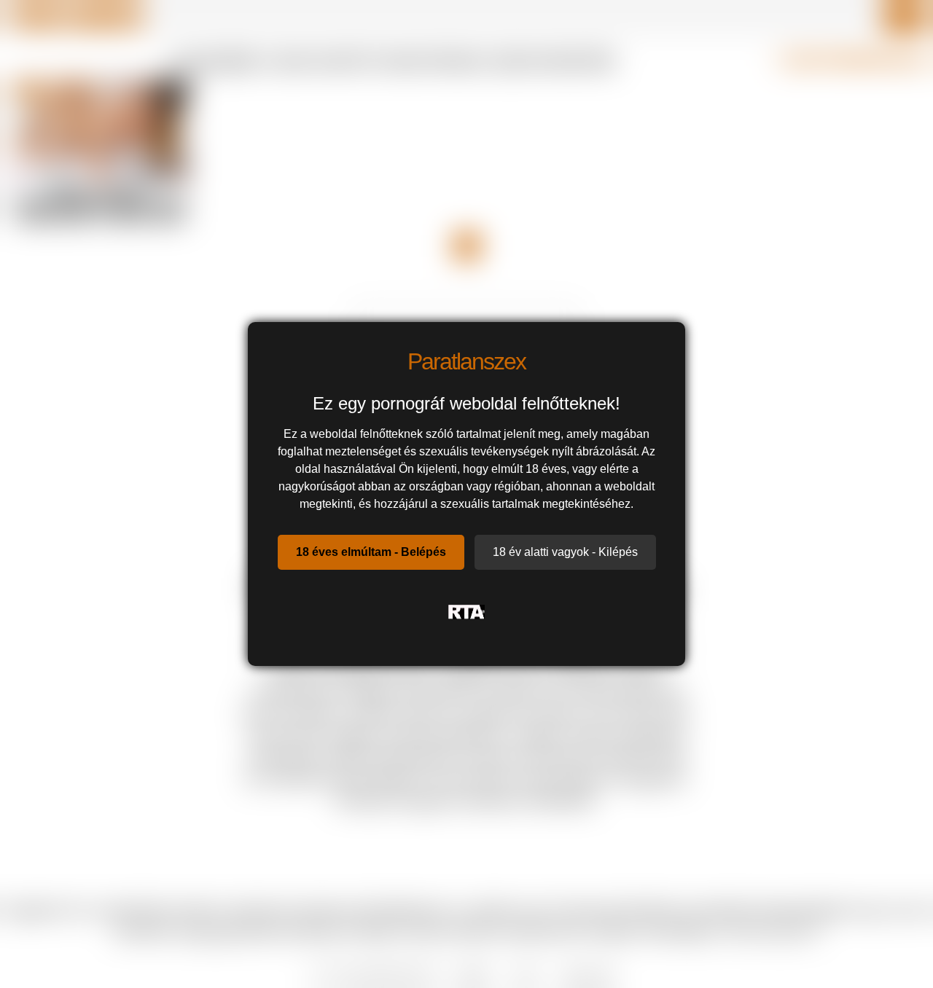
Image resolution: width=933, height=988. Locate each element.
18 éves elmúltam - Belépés (371, 552)
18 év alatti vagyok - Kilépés (565, 552)
